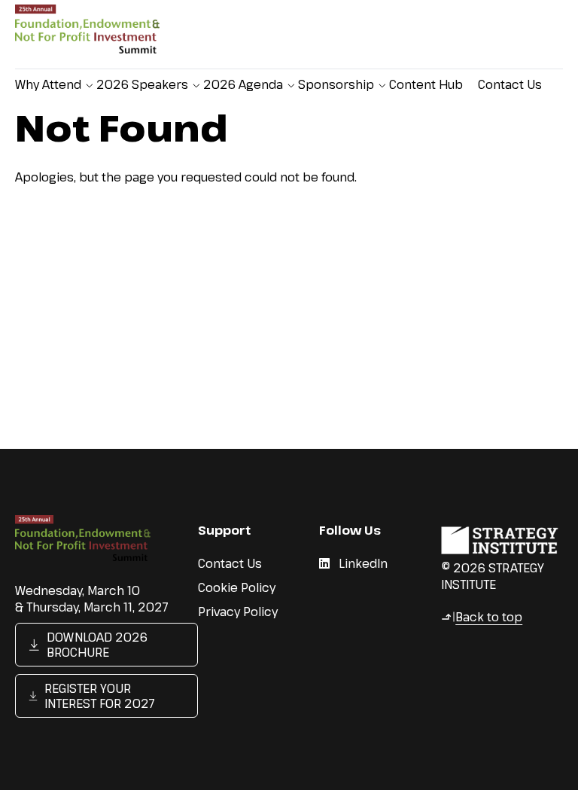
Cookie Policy (236, 587)
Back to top (481, 617)
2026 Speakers (142, 84)
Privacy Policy (238, 611)
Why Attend (48, 84)
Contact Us (510, 84)
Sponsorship (336, 84)
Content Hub (426, 84)
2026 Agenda (243, 84)
